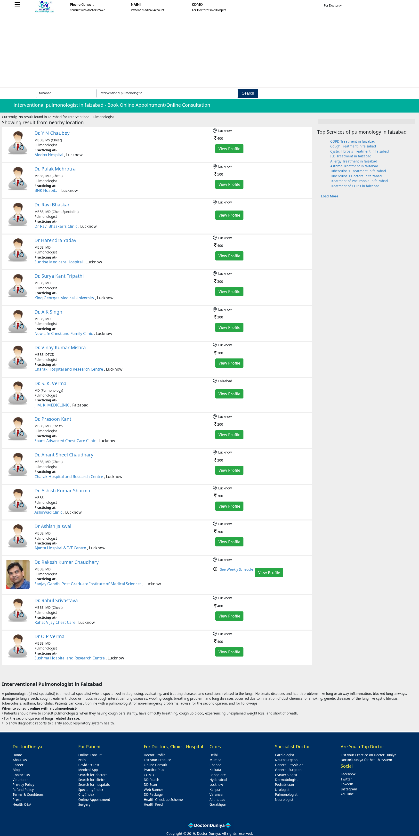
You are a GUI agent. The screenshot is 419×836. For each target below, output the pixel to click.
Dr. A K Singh (48, 311)
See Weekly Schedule (236, 569)
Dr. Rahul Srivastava (56, 600)
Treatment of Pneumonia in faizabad (359, 181)
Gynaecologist (286, 774)
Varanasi (216, 794)
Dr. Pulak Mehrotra (55, 168)
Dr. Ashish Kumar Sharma (62, 490)
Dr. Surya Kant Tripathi (59, 276)
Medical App (88, 769)
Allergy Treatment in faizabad (353, 161)
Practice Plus (154, 769)
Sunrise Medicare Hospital (58, 262)
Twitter (346, 779)
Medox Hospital (48, 154)
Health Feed (153, 804)
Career (18, 765)
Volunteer (20, 779)
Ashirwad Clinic (48, 512)
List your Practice (157, 759)
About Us (20, 759)
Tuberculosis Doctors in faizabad (356, 176)
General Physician (289, 765)
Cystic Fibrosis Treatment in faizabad (359, 151)
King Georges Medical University (64, 297)
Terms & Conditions (28, 794)
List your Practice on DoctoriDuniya (368, 755)
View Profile (229, 148)
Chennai (216, 765)
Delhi (214, 755)
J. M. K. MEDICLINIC (51, 405)
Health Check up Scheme (163, 799)
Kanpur (215, 789)
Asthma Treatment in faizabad (354, 166)
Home (17, 755)
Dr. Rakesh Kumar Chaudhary (66, 562)
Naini (82, 759)
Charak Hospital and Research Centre (68, 369)
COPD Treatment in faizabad (352, 141)
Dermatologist (286, 779)
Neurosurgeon (286, 759)
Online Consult (90, 755)
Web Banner (153, 789)
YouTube (347, 794)
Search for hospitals (94, 784)
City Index (86, 794)
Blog (16, 769)
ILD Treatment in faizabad (350, 156)
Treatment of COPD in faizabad (354, 186)
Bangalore (218, 774)
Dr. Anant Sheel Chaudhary (63, 454)
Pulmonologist (286, 794)
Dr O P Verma (49, 636)
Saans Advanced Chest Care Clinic (65, 440)
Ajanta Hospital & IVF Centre (60, 548)
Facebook (348, 774)
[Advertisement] (209, 51)
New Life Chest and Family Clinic (63, 333)
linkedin (347, 784)
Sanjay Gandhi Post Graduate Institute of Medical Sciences (88, 583)
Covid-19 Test (88, 765)
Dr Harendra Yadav (55, 240)
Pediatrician (284, 784)
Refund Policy (23, 789)
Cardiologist (284, 755)
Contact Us (21, 774)
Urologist (282, 789)
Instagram (349, 789)
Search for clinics (91, 779)
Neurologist (284, 799)
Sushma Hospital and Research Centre (69, 658)
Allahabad (217, 799)
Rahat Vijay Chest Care (54, 622)
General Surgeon (288, 769)
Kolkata (215, 769)
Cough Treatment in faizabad (353, 146)
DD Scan (150, 784)
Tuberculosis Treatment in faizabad (358, 171)
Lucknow (216, 784)
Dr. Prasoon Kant (52, 419)
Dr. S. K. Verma (50, 383)
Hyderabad (218, 779)
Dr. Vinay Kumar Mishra (60, 347)
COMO (149, 774)
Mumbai (216, 759)
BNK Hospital (46, 190)
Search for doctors (92, 774)
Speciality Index (90, 789)
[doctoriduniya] (44, 11)
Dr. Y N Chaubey (52, 133)
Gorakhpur (218, 804)
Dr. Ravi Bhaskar (52, 204)
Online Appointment (94, 799)
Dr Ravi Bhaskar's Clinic (55, 226)
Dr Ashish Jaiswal (52, 526)
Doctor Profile (155, 755)
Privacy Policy (23, 784)
